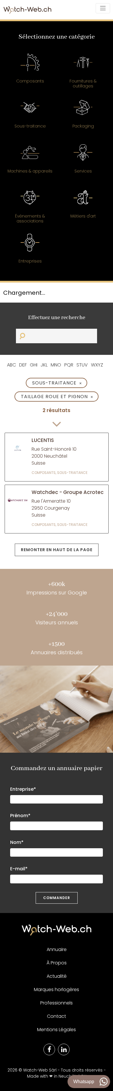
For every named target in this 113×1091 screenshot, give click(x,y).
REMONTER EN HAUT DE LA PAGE (56, 550)
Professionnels (56, 1003)
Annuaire (57, 949)
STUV (82, 365)
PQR (68, 365)
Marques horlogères (56, 989)
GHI (33, 365)
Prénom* (20, 815)
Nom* (16, 842)
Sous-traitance (57, 383)
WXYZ (97, 365)
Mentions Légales (56, 1029)
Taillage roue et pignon (57, 396)
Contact (56, 1016)
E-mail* (19, 868)
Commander (56, 897)
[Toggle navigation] (103, 8)
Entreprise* (23, 789)
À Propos (57, 962)
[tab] (30, 71)
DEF (23, 365)
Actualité (57, 976)
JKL (44, 365)
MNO (56, 365)
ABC (11, 365)
